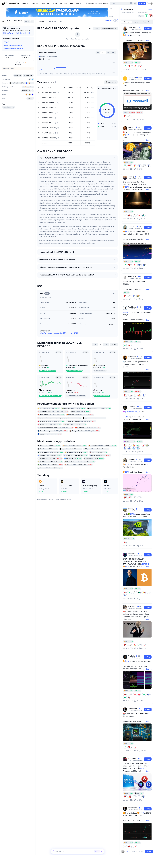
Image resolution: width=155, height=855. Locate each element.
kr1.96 (101, 455)
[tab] (89, 28)
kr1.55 (95, 458)
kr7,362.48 (77, 452)
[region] (53, 3)
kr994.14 (71, 449)
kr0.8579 (99, 452)
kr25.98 (80, 461)
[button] (78, 3)
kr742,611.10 (75, 445)
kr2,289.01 (51, 458)
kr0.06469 (76, 455)
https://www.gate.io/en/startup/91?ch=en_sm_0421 (59, 333)
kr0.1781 (103, 445)
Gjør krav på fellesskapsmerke (14, 48)
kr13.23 (48, 449)
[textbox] (136, 851)
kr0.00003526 (51, 464)
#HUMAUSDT (136, 412)
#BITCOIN (145, 564)
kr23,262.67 (96, 449)
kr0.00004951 (79, 464)
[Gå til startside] (10, 3)
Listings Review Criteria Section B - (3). (16, 33)
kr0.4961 (50, 445)
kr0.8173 (51, 461)
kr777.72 (51, 452)
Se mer (150, 9)
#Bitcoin (126, 312)
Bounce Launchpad (8, 107)
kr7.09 (74, 458)
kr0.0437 (51, 468)
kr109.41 (50, 455)
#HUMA (126, 417)
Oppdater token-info (11, 42)
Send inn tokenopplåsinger (13, 45)
